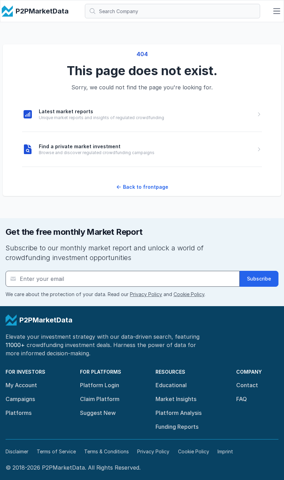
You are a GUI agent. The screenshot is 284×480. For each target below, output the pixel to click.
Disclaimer (17, 451)
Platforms (19, 412)
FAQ (241, 398)
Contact (247, 385)
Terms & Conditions (106, 451)
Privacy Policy (146, 294)
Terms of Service (56, 451)
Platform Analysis (179, 412)
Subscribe (259, 279)
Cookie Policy (189, 294)
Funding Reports (177, 426)
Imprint (225, 451)
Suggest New (98, 412)
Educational (171, 385)
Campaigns (20, 398)
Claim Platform (99, 398)
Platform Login (99, 385)
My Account (21, 385)
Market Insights (176, 398)
